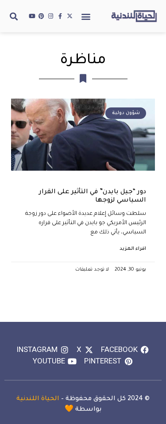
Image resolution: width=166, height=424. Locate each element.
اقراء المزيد (133, 249)
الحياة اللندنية (37, 399)
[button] (86, 16)
